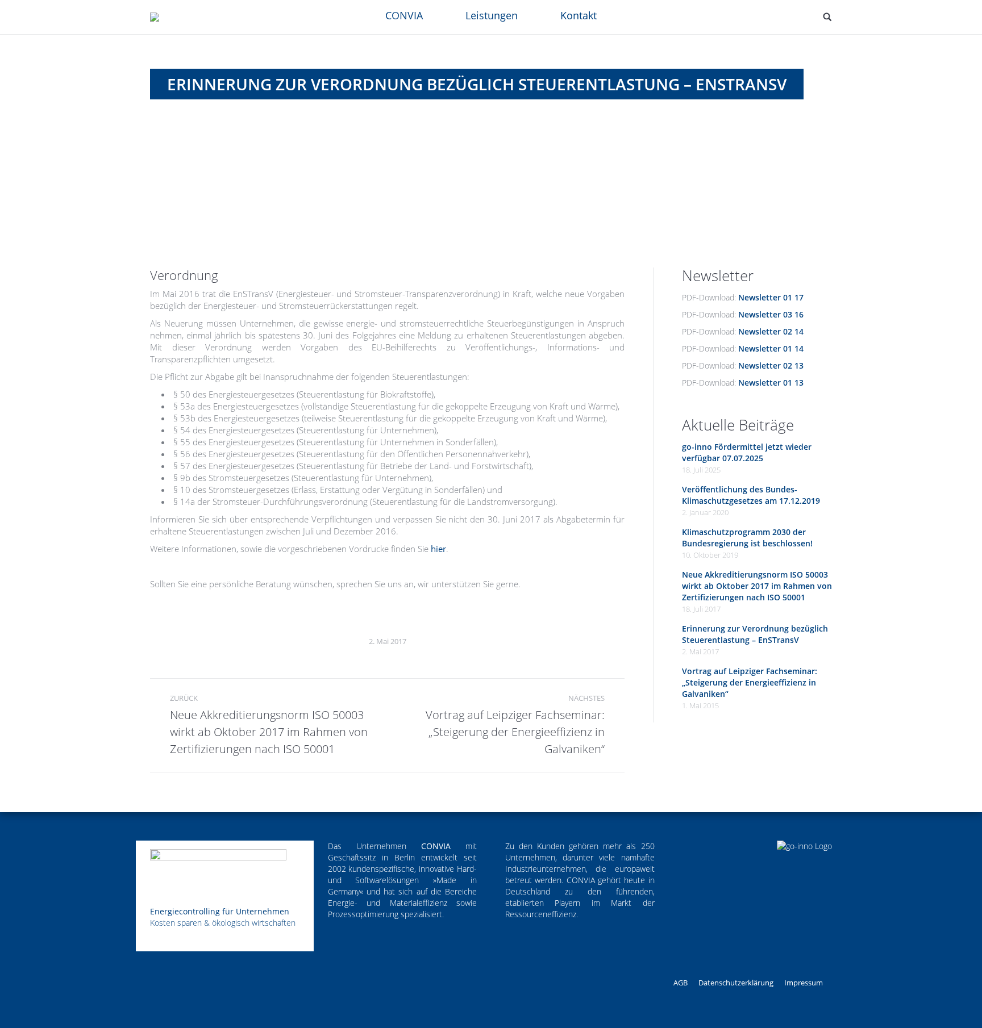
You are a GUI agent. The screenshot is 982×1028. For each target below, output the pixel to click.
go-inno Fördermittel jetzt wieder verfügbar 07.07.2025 (747, 452)
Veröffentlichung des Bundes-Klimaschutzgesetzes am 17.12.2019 (751, 495)
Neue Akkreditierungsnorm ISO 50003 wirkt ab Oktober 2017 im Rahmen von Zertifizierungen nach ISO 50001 (757, 586)
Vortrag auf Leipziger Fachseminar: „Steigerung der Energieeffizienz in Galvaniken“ (749, 682)
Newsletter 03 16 (771, 314)
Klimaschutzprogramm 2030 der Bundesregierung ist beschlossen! (747, 537)
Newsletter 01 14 (771, 348)
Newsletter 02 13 (771, 365)
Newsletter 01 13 (771, 382)
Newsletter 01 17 (771, 297)
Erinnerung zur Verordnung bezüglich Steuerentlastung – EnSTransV (755, 634)
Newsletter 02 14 (771, 331)
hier (438, 548)
